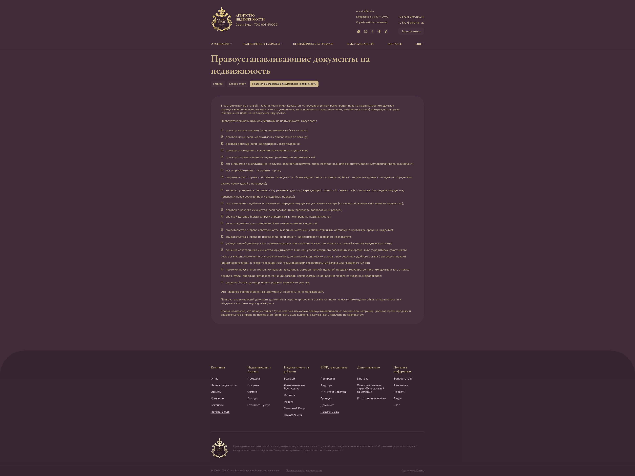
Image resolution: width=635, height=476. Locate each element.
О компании (220, 43)
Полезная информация (403, 369)
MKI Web (419, 470)
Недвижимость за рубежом (313, 43)
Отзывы (216, 391)
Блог (397, 405)
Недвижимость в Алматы (261, 43)
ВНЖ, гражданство (360, 43)
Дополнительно (368, 367)
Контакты (395, 43)
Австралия (327, 378)
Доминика (327, 405)
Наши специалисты (224, 385)
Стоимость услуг (258, 405)
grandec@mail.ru (365, 11)
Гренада (326, 398)
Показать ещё (220, 411)
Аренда (252, 398)
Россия (288, 401)
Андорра (326, 385)
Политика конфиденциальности (304, 470)
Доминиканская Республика (294, 387)
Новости (399, 391)
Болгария (290, 378)
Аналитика (401, 385)
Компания (218, 367)
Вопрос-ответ (237, 83)
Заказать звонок (411, 31)
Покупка (253, 385)
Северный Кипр (294, 408)
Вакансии (217, 405)
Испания (289, 395)
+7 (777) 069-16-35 (411, 22)
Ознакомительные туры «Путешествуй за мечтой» (370, 388)
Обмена (252, 391)
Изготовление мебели (371, 398)
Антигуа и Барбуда (333, 391)
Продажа (253, 378)
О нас (214, 378)
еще (419, 43)
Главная (218, 83)
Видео (398, 398)
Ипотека (362, 378)
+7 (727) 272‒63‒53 (411, 17)
